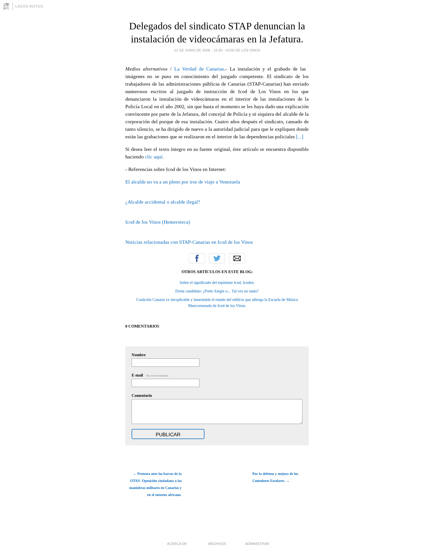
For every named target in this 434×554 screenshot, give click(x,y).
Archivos (217, 544)
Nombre (139, 355)
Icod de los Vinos (243, 50)
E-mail (150, 375)
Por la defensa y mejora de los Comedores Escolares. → (275, 477)
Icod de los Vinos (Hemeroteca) (157, 222)
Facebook (197, 258)
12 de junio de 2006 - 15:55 (198, 50)
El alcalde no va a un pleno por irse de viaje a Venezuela (182, 181)
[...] (299, 136)
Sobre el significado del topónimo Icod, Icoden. (217, 282)
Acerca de (177, 544)
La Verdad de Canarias (199, 69)
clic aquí (153, 156)
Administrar (257, 544)
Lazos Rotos (29, 6)
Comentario (142, 395)
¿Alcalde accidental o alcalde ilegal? (162, 202)
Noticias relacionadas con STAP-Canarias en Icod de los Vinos (189, 242)
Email (237, 258)
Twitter (217, 258)
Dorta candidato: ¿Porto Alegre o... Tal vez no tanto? (217, 291)
